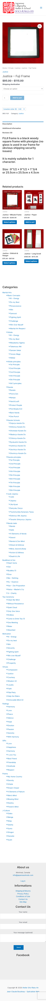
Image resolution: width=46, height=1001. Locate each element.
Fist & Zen (14, 394)
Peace (10, 714)
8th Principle (15, 486)
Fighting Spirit (15, 317)
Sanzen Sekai (15, 350)
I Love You (12, 755)
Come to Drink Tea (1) (16, 619)
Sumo (10, 829)
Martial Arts (7, 292)
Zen (9, 567)
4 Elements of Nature (16, 792)
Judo (12, 497)
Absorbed (11, 630)
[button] (39, 26)
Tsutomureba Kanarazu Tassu (22, 512)
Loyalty (11, 685)
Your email (23, 922)
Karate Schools (14, 420)
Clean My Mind (14, 600)
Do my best (12, 640)
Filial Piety (12, 692)
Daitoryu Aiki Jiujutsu (18, 516)
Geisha (10, 825)
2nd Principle (15, 368)
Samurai (13, 313)
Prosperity (12, 663)
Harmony (11, 707)
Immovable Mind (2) (15, 700)
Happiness (12, 747)
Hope (10, 722)
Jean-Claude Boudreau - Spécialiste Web (23, 992)
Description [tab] (7, 124)
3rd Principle (15, 372)
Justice (10, 674)
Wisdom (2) (12, 681)
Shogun (11, 832)
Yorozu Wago (15, 354)
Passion (11, 729)
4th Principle (15, 376)
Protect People (16, 405)
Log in (23, 881)
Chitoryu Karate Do (17, 438)
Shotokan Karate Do (18, 431)
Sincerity (11, 648)
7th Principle (15, 483)
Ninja (10, 821)
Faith (10, 689)
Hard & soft (14, 401)
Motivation (6, 634)
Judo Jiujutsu (13, 494)
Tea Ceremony (8, 597)
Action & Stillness (17, 553)
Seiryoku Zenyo (16, 508)
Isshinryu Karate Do (18, 446)
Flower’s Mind (13, 807)
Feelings (5, 704)
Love (10, 710)
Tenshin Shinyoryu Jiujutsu (20, 519)
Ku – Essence (13, 582)
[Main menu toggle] (41, 7)
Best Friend (12, 759)
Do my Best (14, 302)
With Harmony (13, 737)
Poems (5, 774)
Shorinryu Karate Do (18, 453)
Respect (11, 770)
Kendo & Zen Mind (17, 541)
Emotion (11, 725)
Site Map (23, 902)
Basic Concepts (14, 295)
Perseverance (15, 306)
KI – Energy (14, 298)
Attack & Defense (17, 545)
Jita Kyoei (14, 504)
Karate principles (14, 457)
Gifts (4, 741)
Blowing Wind (13, 799)
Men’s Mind (12, 795)
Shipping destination (11, 84)
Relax (10, 626)
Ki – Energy (12, 637)
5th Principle (15, 380)
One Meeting (13, 622)
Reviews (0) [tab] (7, 133)
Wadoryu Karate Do (18, 434)
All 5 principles (15, 383)
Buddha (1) (12, 571)
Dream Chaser (13, 788)
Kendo (12, 526)
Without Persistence (16, 604)
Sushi (10, 840)
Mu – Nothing (13, 578)
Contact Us (23, 899)
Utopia (10, 784)
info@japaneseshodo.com (23, 875)
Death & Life (15, 556)
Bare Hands (14, 413)
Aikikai (12, 358)
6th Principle (15, 479)
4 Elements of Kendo (18, 534)
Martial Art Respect (17, 329)
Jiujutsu (13, 501)
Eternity (11, 780)
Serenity (11, 733)
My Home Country (15, 777)
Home (4, 68)
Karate (10, 387)
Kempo (13, 398)
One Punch (14, 416)
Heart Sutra (12, 563)
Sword (12, 537)
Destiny (11, 803)
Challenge (14, 321)
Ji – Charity (12, 593)
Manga (10, 817)
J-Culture (6, 811)
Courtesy (11, 677)
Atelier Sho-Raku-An (30, 988)
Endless (11, 615)
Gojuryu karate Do (17, 423)
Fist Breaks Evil (16, 409)
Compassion (12, 670)
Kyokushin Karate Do (18, 442)
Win (11, 310)
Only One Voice (14, 611)
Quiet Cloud (12, 607)
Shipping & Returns (23, 891)
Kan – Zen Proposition (16, 586)
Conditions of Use (23, 896)
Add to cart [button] (30, 222)
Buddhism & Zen (8, 560)
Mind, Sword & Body (18, 549)
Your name (23, 912)
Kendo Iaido (12, 523)
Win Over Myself (16, 325)
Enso (10, 574)
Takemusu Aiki (15, 347)
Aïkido (10, 332)
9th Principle (15, 490)
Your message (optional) (23, 933)
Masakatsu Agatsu (17, 343)
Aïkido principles (14, 362)
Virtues (5, 667)
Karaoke (11, 836)
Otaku (10, 813)
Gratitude (11, 766)
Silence (10, 718)
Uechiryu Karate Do (18, 450)
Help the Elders (14, 696)
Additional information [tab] (11, 128)
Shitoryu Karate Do (17, 427)
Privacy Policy (23, 894)
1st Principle (15, 365)
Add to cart (17, 98)
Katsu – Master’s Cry (16, 589)
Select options (9, 222)
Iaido (12, 530)
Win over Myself (14, 656)
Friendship (12, 762)
